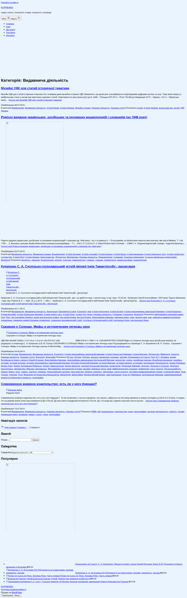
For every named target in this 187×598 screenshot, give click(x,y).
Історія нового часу (53, 314)
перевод (42, 371)
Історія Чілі (81, 314)
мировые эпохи (98, 368)
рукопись (97, 371)
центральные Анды (139, 320)
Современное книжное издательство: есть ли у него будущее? (49, 384)
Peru (8, 317)
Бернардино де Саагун (139, 357)
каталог (58, 260)
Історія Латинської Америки (30, 314)
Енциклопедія (58, 254)
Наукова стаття (118, 107)
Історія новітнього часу (155, 254)
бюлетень (25, 260)
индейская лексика (142, 360)
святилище (108, 371)
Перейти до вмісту (9, 2)
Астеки (15, 354)
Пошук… (5, 439)
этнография (37, 377)
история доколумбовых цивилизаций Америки (48, 362)
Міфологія (165, 354)
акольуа (94, 357)
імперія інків (141, 317)
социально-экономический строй (66, 320)
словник (99, 260)
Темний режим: (8, 595)
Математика (72, 257)
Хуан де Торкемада (132, 374)
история (5, 362)
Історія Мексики (140, 354)
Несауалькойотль (172, 368)
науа (152, 368)
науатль (159, 368)
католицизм (148, 362)
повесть (173, 411)
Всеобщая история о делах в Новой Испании (22, 360)
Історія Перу (69, 314)
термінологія (110, 260)
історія (139, 107)
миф (109, 368)
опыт (18, 371)
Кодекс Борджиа (177, 362)
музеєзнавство (166, 107)
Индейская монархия (162, 360)
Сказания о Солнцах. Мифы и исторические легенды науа (45, 326)
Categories (6, 452)
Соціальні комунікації (134, 257)
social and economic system (46, 317)
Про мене (10, 32)
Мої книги (10, 29)
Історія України (67, 107)
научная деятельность (157, 411)
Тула (20, 374)
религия (88, 371)
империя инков (122, 317)
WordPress (17, 592)
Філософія (50, 357)
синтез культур (121, 371)
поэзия (181, 411)
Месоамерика (54, 368)
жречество (120, 360)
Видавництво (18, 107)
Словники (118, 257)
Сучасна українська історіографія (161, 257)
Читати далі (35, 100)
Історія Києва (53, 107)
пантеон (33, 371)
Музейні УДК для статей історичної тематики (35, 88)
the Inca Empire (84, 317)
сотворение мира (171, 371)
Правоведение (105, 257)
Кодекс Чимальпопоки (53, 365)
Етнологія (82, 311)
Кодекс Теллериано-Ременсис (28, 365)
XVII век (86, 357)
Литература (153, 354)
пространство (77, 371)
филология (65, 374)
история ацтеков (17, 362)
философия (77, 374)
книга (130, 411)
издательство (121, 411)
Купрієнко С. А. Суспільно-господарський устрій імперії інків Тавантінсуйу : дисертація (68, 266)
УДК (182, 107)
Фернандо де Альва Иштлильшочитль (41, 374)
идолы (129, 360)
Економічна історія (67, 311)
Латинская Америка (130, 365)
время (173, 357)
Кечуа (89, 314)
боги (153, 357)
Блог (8, 26)
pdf (98, 411)
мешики (86, 368)
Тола (183, 371)
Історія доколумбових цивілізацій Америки (144, 311)
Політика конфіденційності (13, 589)
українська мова (124, 260)
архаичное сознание (109, 357)
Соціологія (128, 314)
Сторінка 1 (21, 427)
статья (38, 414)
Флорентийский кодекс (94, 374)
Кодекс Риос (7, 365)
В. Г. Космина (162, 357)
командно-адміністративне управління (31, 320)
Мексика (30, 368)
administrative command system (168, 314)
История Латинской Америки (84, 362)
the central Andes (68, 317)
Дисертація (52, 311)
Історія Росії (18, 257)
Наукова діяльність (101, 107)
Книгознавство (47, 257)
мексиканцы (41, 368)
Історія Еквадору (173, 311)
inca (3, 317)
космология (115, 365)
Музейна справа (83, 107)
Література (60, 257)
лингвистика (19, 368)
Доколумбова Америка (103, 317)
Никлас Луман (8, 371)
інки (150, 317)
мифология (144, 368)
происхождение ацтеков (58, 371)
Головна (10, 23)
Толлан (4, 374)
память (24, 371)
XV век (70, 357)
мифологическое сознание (125, 368)
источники (137, 362)
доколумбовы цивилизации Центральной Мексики (90, 360)
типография (54, 414)
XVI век (77, 357)
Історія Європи (105, 254)
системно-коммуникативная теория (145, 371)
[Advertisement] (93, 56)
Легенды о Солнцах (159, 365)
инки (132, 317)
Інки (89, 311)
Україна (4, 110)
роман (31, 414)
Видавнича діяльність (35, 107)
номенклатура (78, 260)
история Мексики (107, 362)
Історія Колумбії (8, 314)
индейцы (177, 360)
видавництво (107, 411)
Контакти (10, 35)
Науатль (175, 354)
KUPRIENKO (7, 7)
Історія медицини (135, 254)
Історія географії (89, 254)
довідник (35, 260)
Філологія (5, 260)
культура (67, 260)
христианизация (113, 374)
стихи (45, 414)
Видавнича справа (42, 254)
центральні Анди (121, 320)
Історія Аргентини (100, 311)
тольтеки (13, 374)
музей (176, 107)
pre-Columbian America (22, 317)
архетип (123, 357)
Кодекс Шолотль (72, 365)
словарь (90, 260)
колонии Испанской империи (95, 365)
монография (140, 411)
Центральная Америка (152, 374)
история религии (124, 362)
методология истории (72, 368)
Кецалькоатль (161, 362)
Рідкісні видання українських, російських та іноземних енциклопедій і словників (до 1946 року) (74, 117)
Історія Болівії (116, 311)
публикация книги (9, 414)
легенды (145, 365)
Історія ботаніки (73, 254)
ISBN (94, 411)
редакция (23, 414)
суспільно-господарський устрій (98, 320)
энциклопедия (140, 260)
